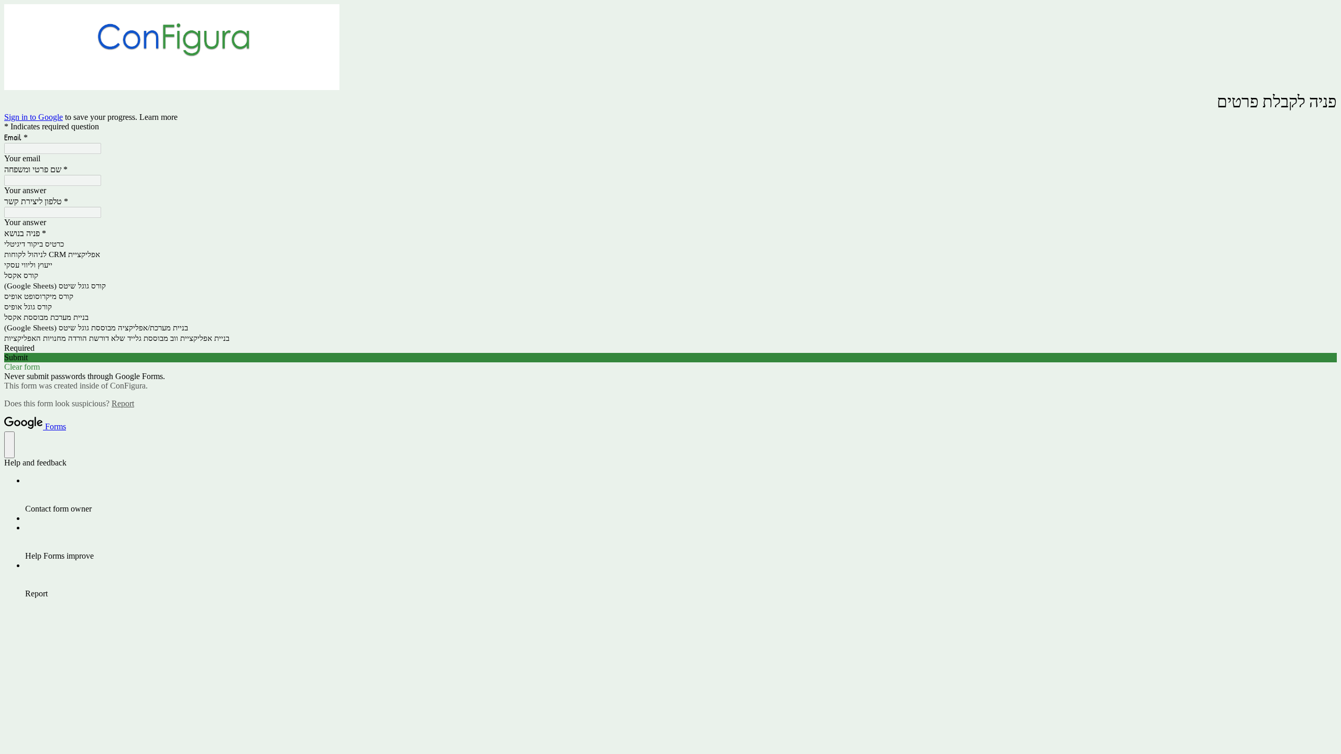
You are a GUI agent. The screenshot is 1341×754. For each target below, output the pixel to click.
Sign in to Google (33, 117)
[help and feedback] (9, 444)
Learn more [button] (158, 117)
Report (123, 403)
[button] (670, 357)
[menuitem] (681, 495)
